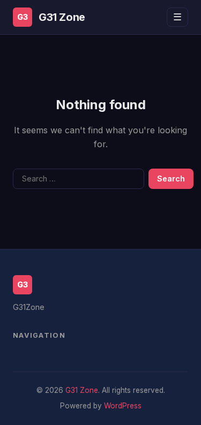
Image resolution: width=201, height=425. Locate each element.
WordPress (123, 405)
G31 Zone (62, 17)
